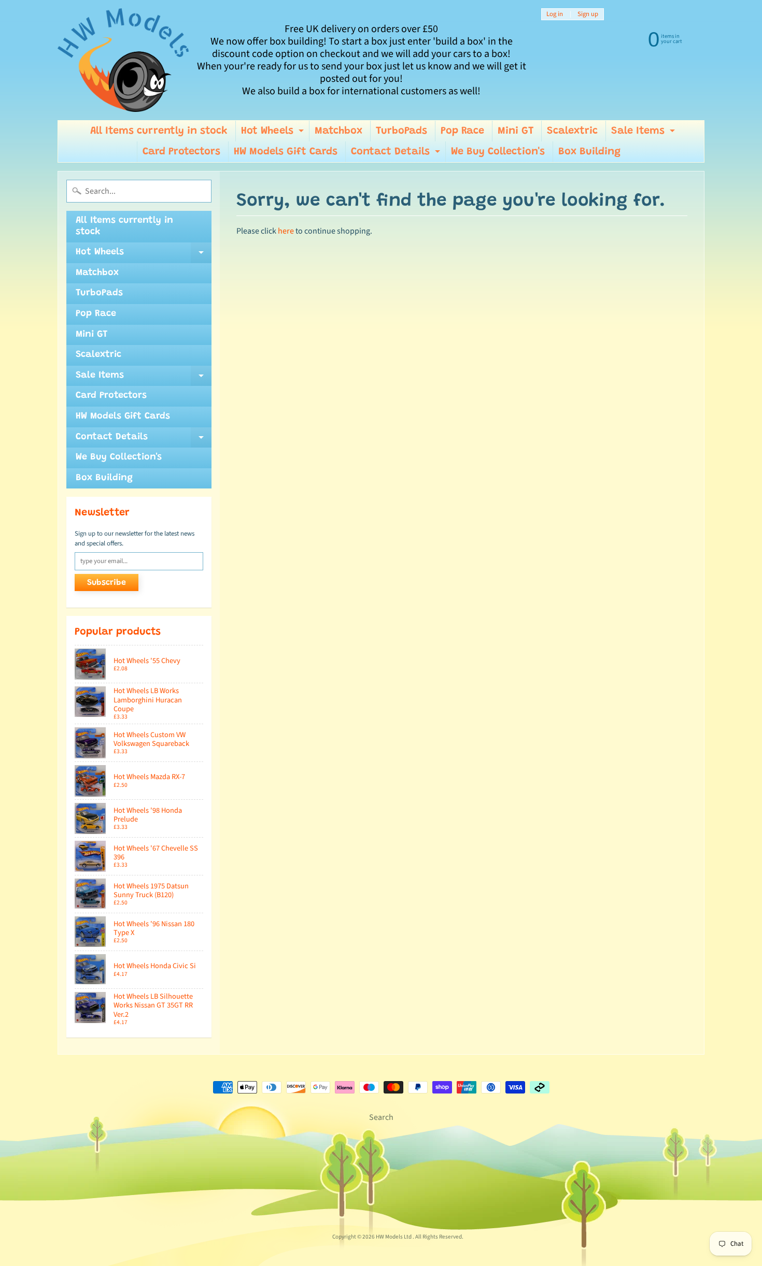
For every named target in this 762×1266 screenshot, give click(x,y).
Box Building (589, 152)
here (286, 231)
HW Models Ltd (394, 1237)
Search (381, 1117)
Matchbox (338, 131)
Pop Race (462, 131)
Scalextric (572, 131)
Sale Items (644, 133)
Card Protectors (181, 152)
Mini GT (515, 131)
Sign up (587, 14)
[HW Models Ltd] (124, 60)
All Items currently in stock (159, 131)
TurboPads (401, 131)
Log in (554, 14)
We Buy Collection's (498, 152)
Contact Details (397, 154)
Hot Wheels (273, 133)
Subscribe (106, 583)
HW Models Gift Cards (285, 152)
